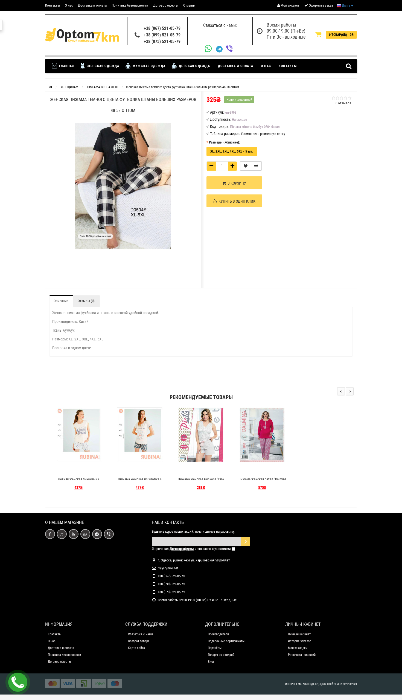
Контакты (52, 5)
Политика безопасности (130, 5)
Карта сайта (136, 648)
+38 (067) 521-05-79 (162, 28)
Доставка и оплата (92, 5)
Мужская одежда (149, 66)
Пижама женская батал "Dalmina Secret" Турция (262, 481)
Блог (211, 662)
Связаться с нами (140, 634)
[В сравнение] (256, 166)
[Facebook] (50, 534)
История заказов (299, 641)
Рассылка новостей (302, 655)
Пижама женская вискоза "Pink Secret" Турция (201, 481)
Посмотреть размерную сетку (263, 134)
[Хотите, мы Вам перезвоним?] (17, 682)
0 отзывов (343, 103)
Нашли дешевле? (239, 99)
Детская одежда (194, 66)
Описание (61, 301)
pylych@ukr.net (168, 568)
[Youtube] (73, 534)
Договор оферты (165, 5)
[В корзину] (66, 469)
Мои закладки (297, 648)
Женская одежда (103, 66)
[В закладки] (245, 166)
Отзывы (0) (86, 301)
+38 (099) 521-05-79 (162, 35)
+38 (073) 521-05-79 (162, 41)
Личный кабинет (299, 634)
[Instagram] (62, 534)
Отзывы (189, 5)
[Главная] (50, 87)
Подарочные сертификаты (226, 641)
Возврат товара (139, 641)
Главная (66, 66)
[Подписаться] (245, 541)
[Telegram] (221, 49)
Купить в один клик (236, 201)
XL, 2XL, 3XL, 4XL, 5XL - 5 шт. (231, 151)
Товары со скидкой (221, 655)
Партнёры (215, 648)
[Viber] (231, 49)
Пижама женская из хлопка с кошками (140, 481)
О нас (69, 5)
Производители (218, 634)
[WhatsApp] (210, 49)
